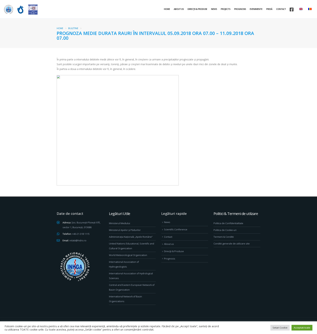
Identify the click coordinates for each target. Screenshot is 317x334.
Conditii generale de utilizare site (232, 243)
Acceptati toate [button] (302, 327)
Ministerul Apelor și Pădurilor (125, 230)
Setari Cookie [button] (280, 327)
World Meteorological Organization (128, 255)
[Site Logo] (20, 9)
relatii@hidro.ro (77, 240)
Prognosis (240, 9)
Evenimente (256, 9)
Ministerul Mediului (119, 223)
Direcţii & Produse (197, 9)
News (214, 9)
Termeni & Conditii (224, 236)
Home (167, 9)
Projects (225, 9)
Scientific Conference (175, 229)
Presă (269, 9)
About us (179, 9)
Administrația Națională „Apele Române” (130, 236)
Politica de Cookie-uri (225, 230)
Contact (281, 9)
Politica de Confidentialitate (228, 223)
